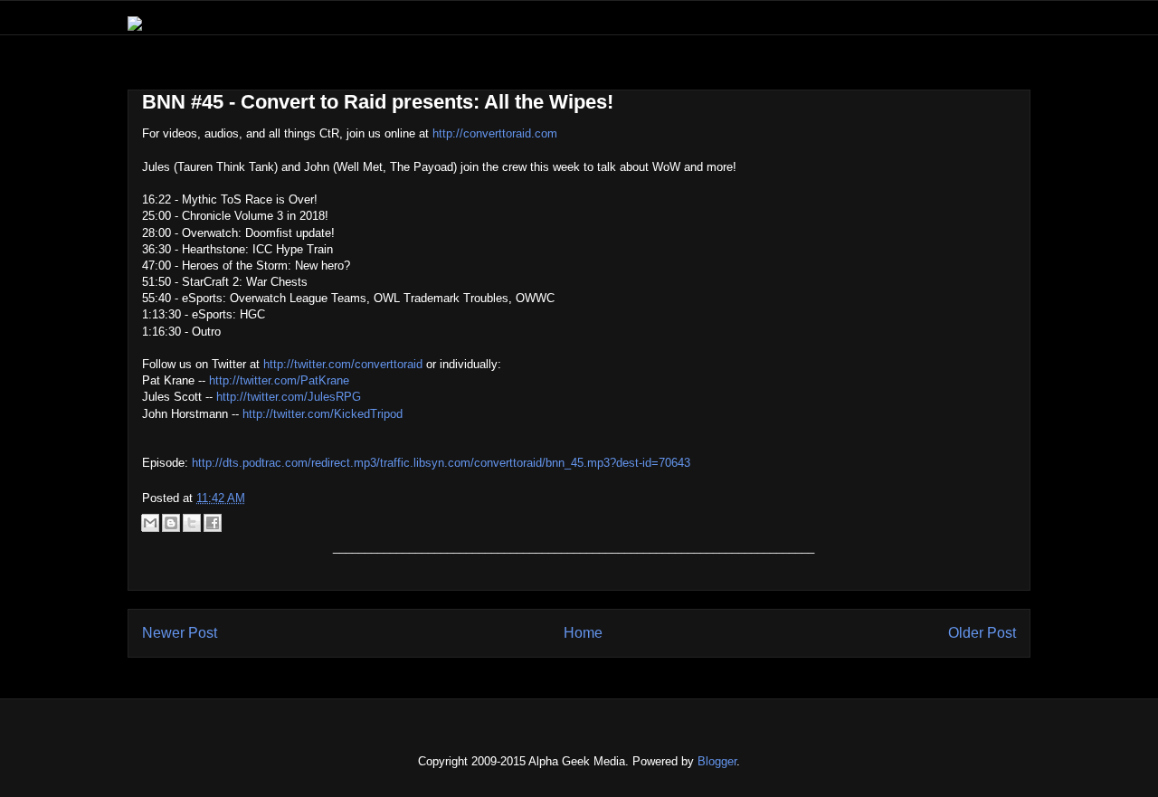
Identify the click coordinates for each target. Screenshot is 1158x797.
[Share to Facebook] (213, 523)
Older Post (982, 632)
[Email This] (150, 523)
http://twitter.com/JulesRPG (288, 396)
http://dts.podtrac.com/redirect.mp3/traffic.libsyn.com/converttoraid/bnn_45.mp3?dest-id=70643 (441, 463)
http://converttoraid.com (494, 133)
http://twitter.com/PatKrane (279, 380)
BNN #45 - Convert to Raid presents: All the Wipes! (377, 101)
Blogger (717, 761)
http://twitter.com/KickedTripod (322, 414)
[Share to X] (192, 523)
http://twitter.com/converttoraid (342, 364)
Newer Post (179, 632)
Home (583, 632)
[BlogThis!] (171, 523)
